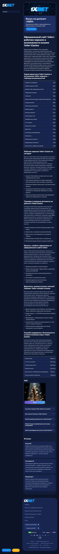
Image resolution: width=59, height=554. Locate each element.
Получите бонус (31, 29)
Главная (5, 11)
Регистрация (6, 550)
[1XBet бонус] (40, 9)
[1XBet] (8, 5)
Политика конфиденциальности (34, 507)
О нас (26, 520)
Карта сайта (46, 545)
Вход (16, 550)
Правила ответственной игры (33, 511)
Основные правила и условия (33, 514)
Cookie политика (29, 517)
